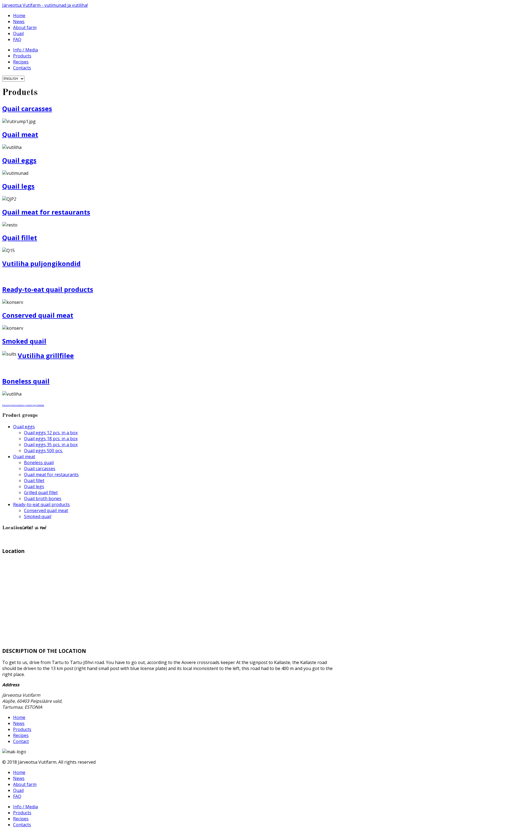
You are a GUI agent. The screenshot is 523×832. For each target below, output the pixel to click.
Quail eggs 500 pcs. (43, 451)
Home (19, 16)
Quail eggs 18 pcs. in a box (51, 439)
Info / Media (25, 50)
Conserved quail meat (37, 315)
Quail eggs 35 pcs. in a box (51, 445)
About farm (25, 27)
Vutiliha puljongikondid (41, 263)
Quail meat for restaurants (46, 211)
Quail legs (18, 186)
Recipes (21, 62)
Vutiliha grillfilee (46, 355)
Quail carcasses (27, 108)
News (19, 22)
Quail (18, 33)
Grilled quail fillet (41, 492)
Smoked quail (24, 341)
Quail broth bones (42, 498)
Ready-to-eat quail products (47, 289)
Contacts (22, 68)
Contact (21, 741)
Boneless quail (26, 381)
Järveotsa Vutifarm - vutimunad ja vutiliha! (45, 5)
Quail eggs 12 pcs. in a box (51, 433)
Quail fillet (19, 237)
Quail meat (20, 134)
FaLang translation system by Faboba (23, 404)
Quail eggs (19, 160)
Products (22, 56)
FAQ (17, 39)
